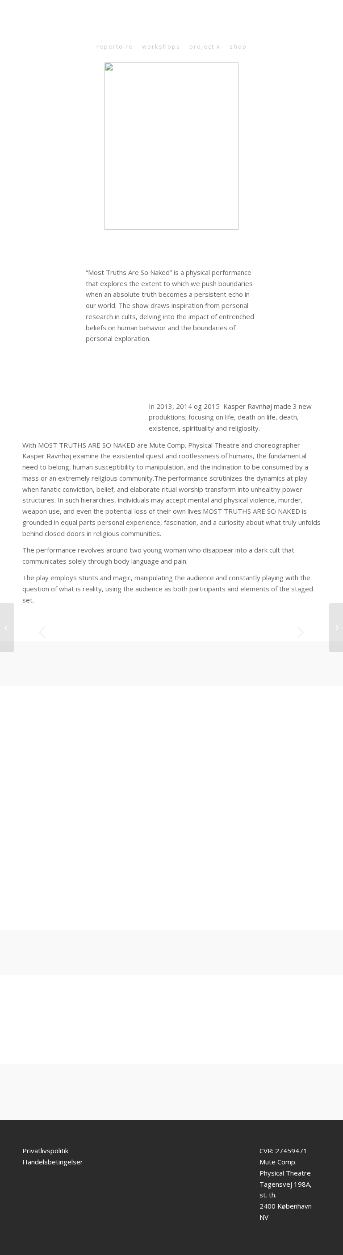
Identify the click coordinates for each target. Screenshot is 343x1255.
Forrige (42, 632)
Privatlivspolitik (45, 1150)
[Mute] (100, 920)
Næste (300, 632)
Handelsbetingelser (52, 1161)
